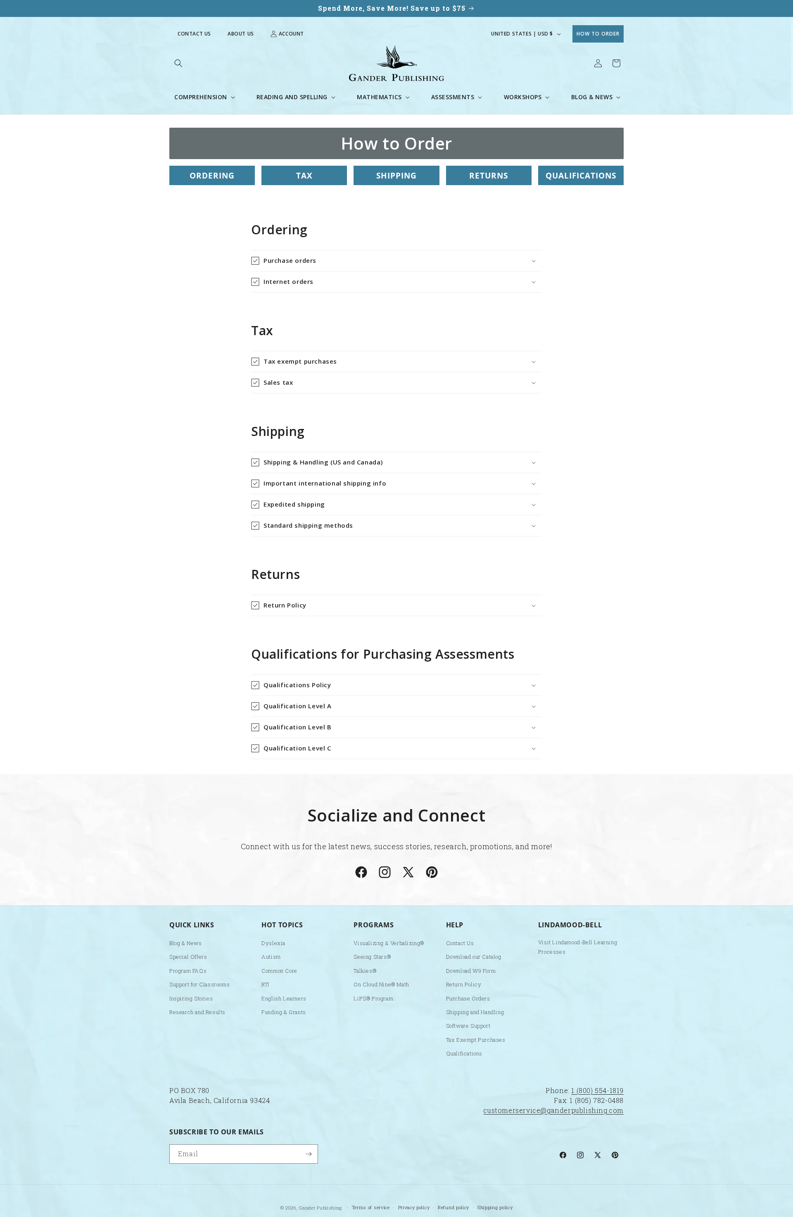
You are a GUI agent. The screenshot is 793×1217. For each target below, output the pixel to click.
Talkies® (365, 970)
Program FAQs (188, 970)
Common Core (279, 970)
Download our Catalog (473, 956)
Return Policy (464, 984)
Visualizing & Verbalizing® (389, 943)
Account (291, 33)
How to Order (598, 33)
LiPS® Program (373, 998)
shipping (396, 175)
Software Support (468, 1025)
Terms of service (371, 1207)
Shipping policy (495, 1207)
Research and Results (197, 1012)
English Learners (283, 998)
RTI (265, 984)
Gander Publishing (320, 1208)
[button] (178, 63)
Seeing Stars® (372, 956)
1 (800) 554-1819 (597, 1090)
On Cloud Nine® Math (381, 984)
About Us (241, 33)
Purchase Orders (468, 998)
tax (304, 175)
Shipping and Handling (475, 1012)
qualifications (581, 175)
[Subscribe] (308, 1154)
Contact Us (194, 33)
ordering (212, 175)
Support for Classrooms (199, 984)
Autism (271, 956)
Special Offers (188, 956)
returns (488, 175)
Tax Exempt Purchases (476, 1039)
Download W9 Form (471, 970)
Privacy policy (414, 1207)
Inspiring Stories (191, 998)
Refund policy (453, 1207)
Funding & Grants (283, 1012)
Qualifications (464, 1053)
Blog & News (185, 943)
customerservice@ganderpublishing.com (553, 1110)
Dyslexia (273, 943)
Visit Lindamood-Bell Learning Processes (577, 946)
